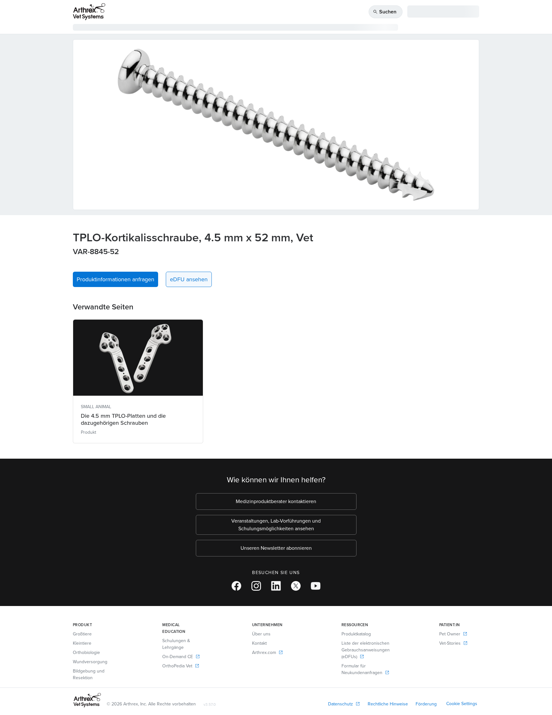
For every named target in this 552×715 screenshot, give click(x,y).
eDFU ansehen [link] (189, 279)
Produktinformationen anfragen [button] (115, 279)
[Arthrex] (89, 11)
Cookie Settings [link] (461, 703)
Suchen (384, 11)
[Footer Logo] (87, 700)
